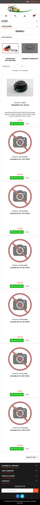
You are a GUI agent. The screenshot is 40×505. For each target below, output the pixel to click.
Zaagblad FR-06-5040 (20, 376)
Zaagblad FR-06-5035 (20, 322)
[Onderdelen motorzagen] (10, 48)
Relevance (13, 66)
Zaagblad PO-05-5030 (20, 430)
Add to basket (16, 123)
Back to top (32, 457)
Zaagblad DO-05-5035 (20, 159)
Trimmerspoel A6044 (20, 105)
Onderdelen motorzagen (10, 60)
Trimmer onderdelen (30, 59)
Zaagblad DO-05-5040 (20, 213)
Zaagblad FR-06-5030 (20, 267)
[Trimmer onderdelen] (29, 48)
